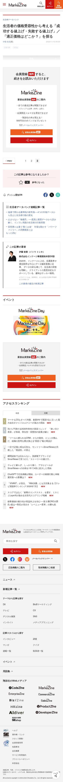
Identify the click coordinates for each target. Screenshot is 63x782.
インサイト (8, 622)
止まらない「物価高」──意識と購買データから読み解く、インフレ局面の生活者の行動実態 (32, 221)
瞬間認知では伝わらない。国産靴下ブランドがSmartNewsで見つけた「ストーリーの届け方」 (29, 457)
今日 (17, 413)
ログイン (32, 140)
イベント (7, 661)
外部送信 (15, 763)
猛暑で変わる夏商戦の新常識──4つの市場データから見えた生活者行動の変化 (31, 214)
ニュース (7, 579)
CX (34, 610)
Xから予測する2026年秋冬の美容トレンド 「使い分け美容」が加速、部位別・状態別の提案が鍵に (33, 430)
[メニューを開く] (4, 4)
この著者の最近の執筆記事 (31, 283)
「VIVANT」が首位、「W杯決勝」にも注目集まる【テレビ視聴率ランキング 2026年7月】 (34, 485)
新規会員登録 (32, 132)
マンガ (6, 644)
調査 (35, 638)
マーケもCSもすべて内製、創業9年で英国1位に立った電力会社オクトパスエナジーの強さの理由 (34, 421)
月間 (45, 413)
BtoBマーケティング (42, 604)
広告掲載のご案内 (16, 567)
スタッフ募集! (17, 738)
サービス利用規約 (19, 755)
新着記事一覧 (10, 589)
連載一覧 (7, 650)
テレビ (6, 610)
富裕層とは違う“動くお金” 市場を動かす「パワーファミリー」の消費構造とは (32, 228)
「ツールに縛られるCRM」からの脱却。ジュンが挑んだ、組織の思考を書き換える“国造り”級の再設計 (32, 439)
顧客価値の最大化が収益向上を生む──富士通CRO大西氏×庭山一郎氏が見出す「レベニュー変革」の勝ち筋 (33, 503)
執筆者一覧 (38, 650)
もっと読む (11, 232)
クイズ (36, 644)
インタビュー (9, 638)
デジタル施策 (9, 616)
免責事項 (15, 746)
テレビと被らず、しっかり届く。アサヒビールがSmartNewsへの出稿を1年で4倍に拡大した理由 (30, 467)
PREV (9, 161)
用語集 (6, 671)
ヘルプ (14, 730)
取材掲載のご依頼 (46, 567)
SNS (35, 616)
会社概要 (15, 750)
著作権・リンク (18, 734)
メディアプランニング (43, 622)
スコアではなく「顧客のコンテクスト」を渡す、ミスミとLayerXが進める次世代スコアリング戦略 (33, 494)
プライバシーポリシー (21, 759)
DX (4, 604)
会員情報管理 (17, 742)
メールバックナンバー (33, 125)
